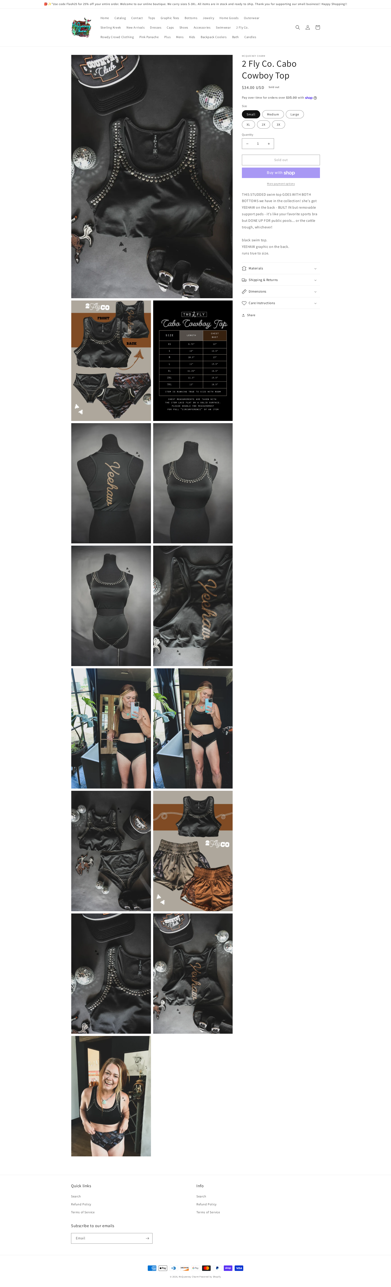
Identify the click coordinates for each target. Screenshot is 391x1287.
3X (278, 125)
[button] (298, 27)
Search (76, 1196)
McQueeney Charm (189, 1276)
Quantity (247, 135)
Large (295, 114)
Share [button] (251, 315)
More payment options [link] (281, 184)
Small (251, 114)
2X (263, 125)
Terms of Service (83, 1212)
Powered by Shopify (210, 1276)
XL (248, 125)
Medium (273, 114)
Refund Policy (81, 1204)
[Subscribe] (147, 1238)
